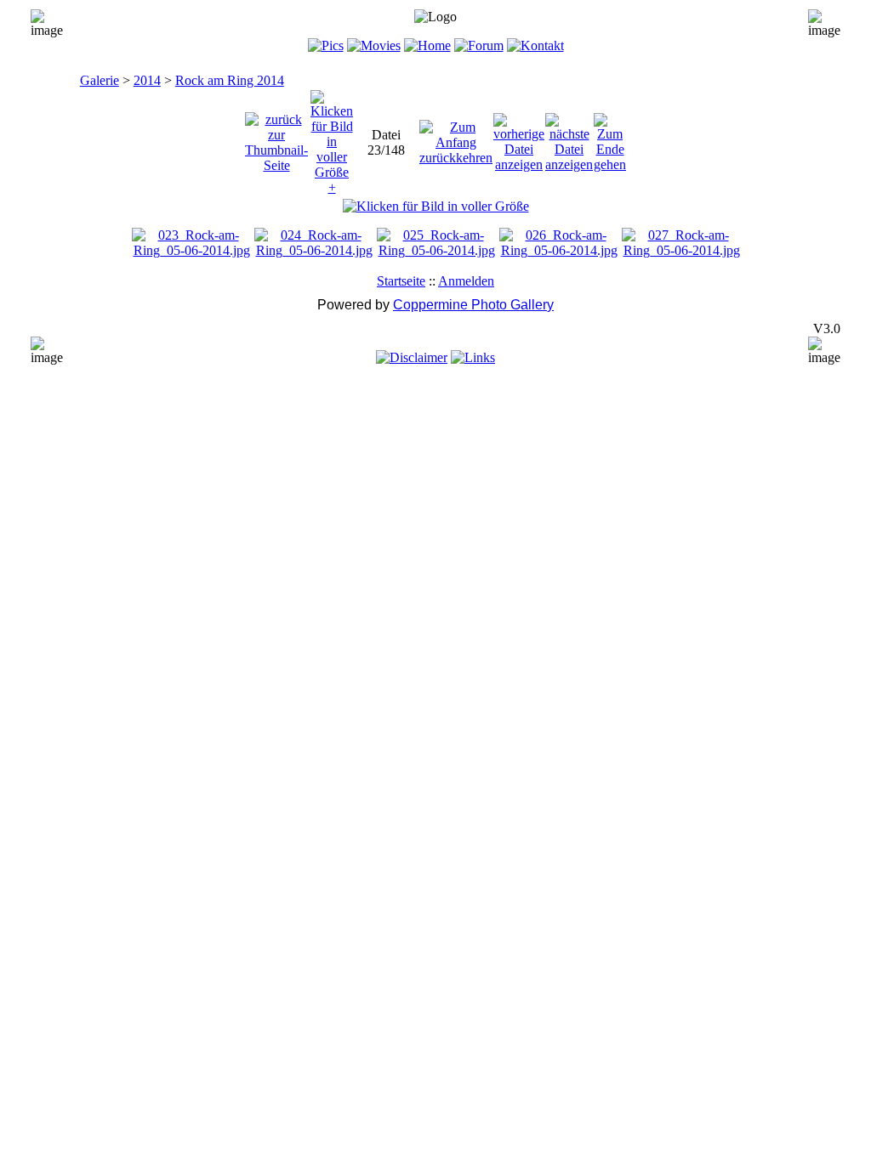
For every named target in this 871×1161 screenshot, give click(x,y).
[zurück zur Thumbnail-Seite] (276, 138)
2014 (147, 80)
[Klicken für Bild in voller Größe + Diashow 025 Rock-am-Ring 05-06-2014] (436, 206)
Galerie (99, 80)
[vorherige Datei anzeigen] (518, 138)
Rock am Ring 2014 (229, 80)
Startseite (401, 281)
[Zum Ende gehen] (610, 138)
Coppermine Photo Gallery (473, 304)
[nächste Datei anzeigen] (569, 138)
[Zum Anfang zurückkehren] (455, 138)
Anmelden (466, 281)
